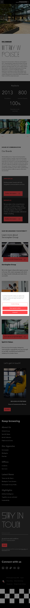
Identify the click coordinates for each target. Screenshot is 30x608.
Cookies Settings (15, 304)
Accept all (15, 312)
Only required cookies (15, 308)
